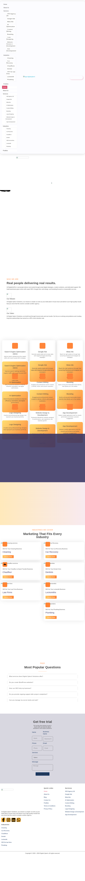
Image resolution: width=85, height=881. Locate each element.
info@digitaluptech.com (43, 223)
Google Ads (11, 18)
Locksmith (10, 76)
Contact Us (47, 800)
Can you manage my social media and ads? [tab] (23, 700)
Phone (34, 743)
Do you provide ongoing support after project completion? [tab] (28, 694)
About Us (6, 7)
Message (35, 762)
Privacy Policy (48, 809)
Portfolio (5, 84)
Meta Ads (10, 21)
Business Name (46, 733)
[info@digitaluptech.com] (34, 224)
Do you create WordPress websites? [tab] (21, 682)
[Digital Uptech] (29, 77)
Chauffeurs (11, 66)
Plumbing (10, 79)
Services (6, 11)
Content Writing (9, 30)
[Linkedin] (13, 820)
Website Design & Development (10, 44)
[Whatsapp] (19, 820)
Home (5, 4)
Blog (45, 797)
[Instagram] (8, 820)
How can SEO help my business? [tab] (20, 688)
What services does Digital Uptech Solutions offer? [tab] (26, 676)
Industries (6, 55)
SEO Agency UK (11, 14)
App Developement (11, 50)
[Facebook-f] (3, 820)
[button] (23, 161)
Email (45, 743)
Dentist (9, 69)
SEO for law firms (10, 72)
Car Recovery (9, 62)
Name (34, 732)
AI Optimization (10, 25)
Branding (10, 34)
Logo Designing (9, 38)
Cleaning (10, 58)
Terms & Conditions (49, 806)
